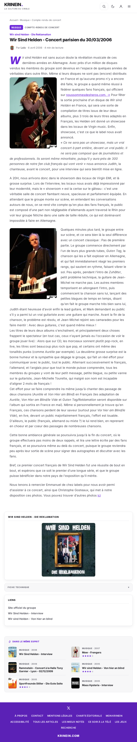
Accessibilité (19, 721)
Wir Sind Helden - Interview (25, 613)
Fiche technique (18, 587)
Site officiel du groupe (22, 607)
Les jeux (121, 721)
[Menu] (129, 6)
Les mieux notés (73, 721)
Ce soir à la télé (99, 721)
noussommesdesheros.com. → (88, 95)
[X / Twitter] (68, 708)
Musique (25, 20)
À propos (21, 715)
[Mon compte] (121, 6)
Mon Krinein (114, 715)
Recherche (68, 727)
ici (99, 495)
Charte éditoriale (89, 715)
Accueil (14, 20)
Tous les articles (45, 721)
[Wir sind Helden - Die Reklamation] (68, 550)
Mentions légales (59, 715)
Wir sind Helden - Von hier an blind (30, 618)
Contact (37, 715)
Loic (23, 47)
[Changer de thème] (112, 6)
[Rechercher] (104, 6)
